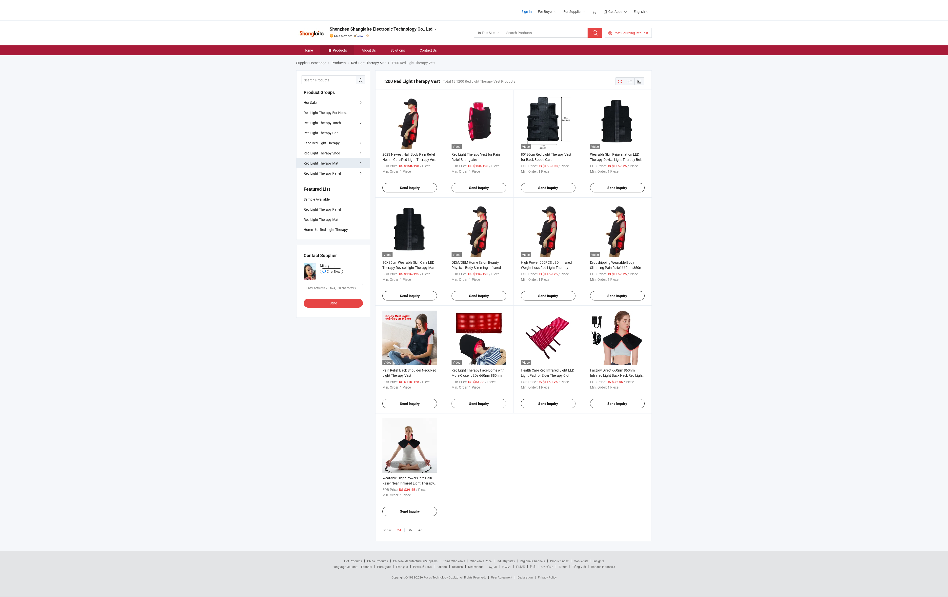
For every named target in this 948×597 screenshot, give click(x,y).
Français (402, 567)
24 (399, 530)
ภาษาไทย (547, 567)
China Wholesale (454, 561)
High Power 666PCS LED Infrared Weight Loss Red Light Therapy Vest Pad (546, 267)
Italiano (442, 567)
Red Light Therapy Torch (322, 122)
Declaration (525, 577)
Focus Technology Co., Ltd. (442, 577)
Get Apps (615, 11)
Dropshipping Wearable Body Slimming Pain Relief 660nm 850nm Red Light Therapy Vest (617, 267)
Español (366, 567)
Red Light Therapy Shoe (322, 153)
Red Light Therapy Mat (321, 163)
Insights (598, 561)
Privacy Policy (547, 577)
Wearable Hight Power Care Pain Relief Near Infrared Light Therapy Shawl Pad (408, 483)
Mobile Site (581, 561)
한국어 (506, 567)
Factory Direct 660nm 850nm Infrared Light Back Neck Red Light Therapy (616, 375)
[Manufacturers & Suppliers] (328, 10)
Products (340, 50)
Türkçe (562, 567)
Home (308, 50)
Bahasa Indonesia (603, 567)
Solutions (398, 50)
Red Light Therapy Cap (321, 133)
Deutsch (457, 567)
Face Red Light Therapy (322, 143)
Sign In (526, 11)
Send (333, 303)
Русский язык (422, 567)
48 (420, 529)
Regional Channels (532, 561)
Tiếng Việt (579, 567)
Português (384, 567)
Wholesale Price (481, 561)
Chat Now (333, 271)
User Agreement (501, 577)
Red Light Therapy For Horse (325, 112)
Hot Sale (310, 102)
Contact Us (428, 50)
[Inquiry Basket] (594, 11)
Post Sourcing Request (630, 33)
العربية (493, 567)
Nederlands (475, 567)
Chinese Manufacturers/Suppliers (415, 561)
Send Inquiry (410, 188)
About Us (369, 50)
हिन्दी (532, 567)
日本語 (520, 567)
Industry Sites (506, 561)
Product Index (559, 561)
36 (410, 529)
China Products (377, 561)
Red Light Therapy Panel (322, 173)
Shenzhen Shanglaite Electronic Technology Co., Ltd (381, 29)
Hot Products (353, 561)
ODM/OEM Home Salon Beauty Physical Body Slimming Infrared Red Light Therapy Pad (476, 267)
